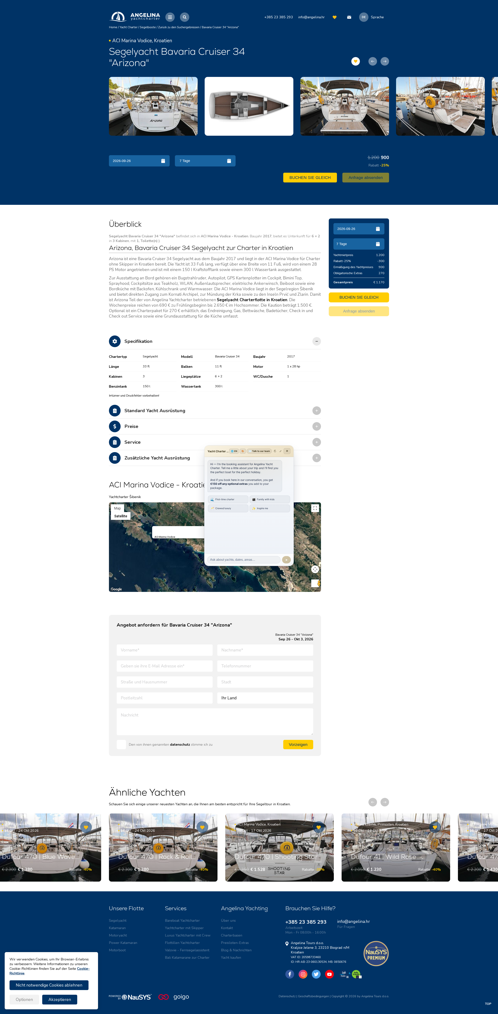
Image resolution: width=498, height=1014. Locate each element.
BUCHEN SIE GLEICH (310, 177)
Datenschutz (287, 996)
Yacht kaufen (231, 957)
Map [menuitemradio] (117, 508)
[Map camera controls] (315, 569)
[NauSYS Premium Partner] (376, 965)
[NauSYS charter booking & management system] (133, 999)
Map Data (185, 590)
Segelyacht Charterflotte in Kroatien (252, 300)
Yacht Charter (129, 27)
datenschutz (180, 744)
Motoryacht (118, 935)
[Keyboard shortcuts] (111, 590)
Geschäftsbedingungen (313, 996)
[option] (153, 106)
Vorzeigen (298, 744)
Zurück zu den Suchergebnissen (178, 27)
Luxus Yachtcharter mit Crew (187, 935)
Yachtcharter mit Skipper (184, 928)
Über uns (228, 920)
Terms (317, 590)
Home (113, 27)
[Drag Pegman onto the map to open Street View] (315, 583)
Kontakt (227, 928)
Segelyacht (117, 920)
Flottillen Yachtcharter (182, 943)
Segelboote (148, 27)
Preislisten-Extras (235, 943)
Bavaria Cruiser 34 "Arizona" (220, 27)
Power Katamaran (123, 943)
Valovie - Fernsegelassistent (187, 950)
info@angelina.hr (311, 17)
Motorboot (117, 950)
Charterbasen (231, 935)
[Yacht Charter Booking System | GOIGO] (173, 999)
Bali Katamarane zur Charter (187, 957)
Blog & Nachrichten (236, 950)
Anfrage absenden (366, 177)
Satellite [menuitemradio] (120, 516)
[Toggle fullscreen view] (315, 508)
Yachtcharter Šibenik (125, 497)
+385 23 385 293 (306, 922)
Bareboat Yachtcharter (182, 920)
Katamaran (117, 928)
